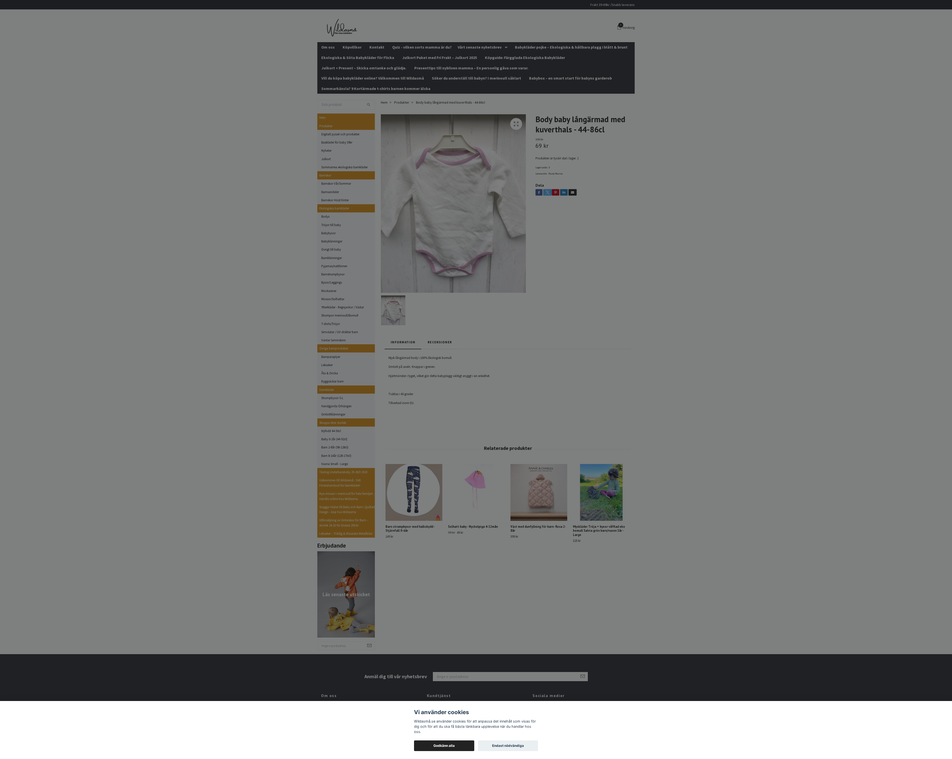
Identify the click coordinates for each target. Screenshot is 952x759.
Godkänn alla (444, 746)
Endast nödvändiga (508, 746)
